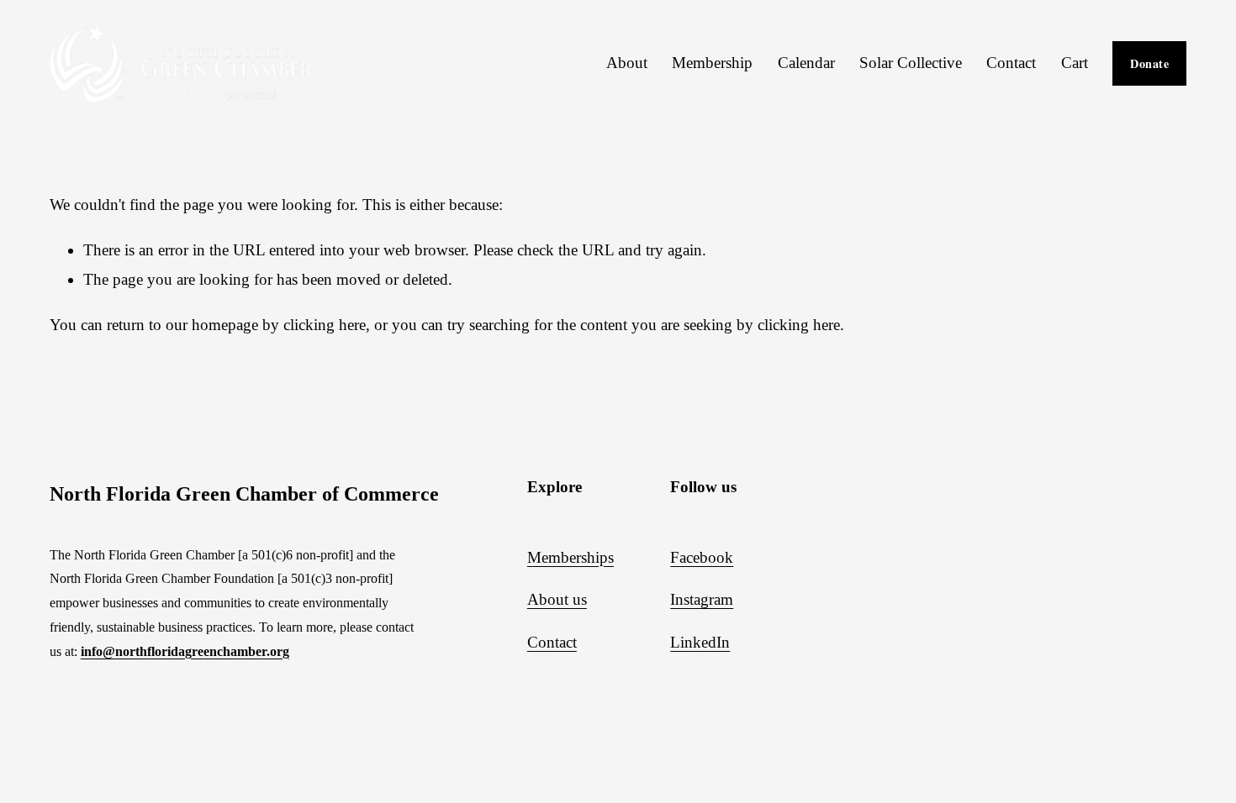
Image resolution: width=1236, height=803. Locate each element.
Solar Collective (910, 62)
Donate (1149, 63)
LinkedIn (700, 642)
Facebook (701, 557)
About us (557, 599)
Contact (1011, 62)
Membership (712, 62)
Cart (1074, 62)
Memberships (570, 557)
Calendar (806, 62)
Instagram (701, 599)
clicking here (324, 324)
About (626, 62)
